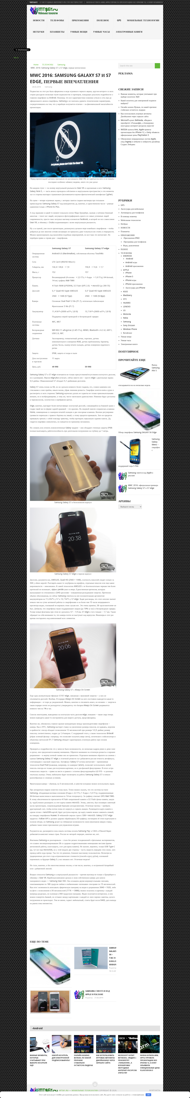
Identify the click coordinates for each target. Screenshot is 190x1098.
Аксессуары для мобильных (132, 209)
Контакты (154, 1090)
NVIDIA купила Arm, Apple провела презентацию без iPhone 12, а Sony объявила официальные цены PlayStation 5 (109, 2)
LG (124, 310)
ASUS (125, 291)
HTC (125, 299)
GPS (119, 20)
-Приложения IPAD (131, 238)
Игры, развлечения (131, 245)
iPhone (128, 273)
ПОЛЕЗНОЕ (103, 20)
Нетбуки (38, 32)
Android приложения (134, 266)
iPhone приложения (133, 284)
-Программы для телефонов (134, 242)
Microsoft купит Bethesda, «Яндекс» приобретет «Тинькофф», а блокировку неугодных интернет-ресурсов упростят (137, 123)
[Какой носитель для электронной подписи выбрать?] (61, 1044)
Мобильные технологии (143, 20)
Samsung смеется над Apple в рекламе (140, 474)
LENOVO (126, 306)
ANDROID (127, 256)
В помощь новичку (129, 216)
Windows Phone (130, 329)
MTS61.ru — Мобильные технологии (78, 1090)
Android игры (131, 262)
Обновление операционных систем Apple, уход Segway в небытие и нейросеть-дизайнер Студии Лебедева (140, 142)
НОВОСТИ (38, 20)
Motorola (127, 314)
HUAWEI (126, 303)
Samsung (61, 65)
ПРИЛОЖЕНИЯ (80, 20)
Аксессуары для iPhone (135, 288)
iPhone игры (130, 280)
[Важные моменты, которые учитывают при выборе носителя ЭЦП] (39, 1044)
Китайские (127, 333)
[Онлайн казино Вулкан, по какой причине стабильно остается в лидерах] (83, 1044)
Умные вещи (78, 32)
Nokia (125, 318)
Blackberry (127, 295)
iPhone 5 (129, 276)
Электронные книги (129, 32)
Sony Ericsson (129, 325)
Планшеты (57, 32)
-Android (129, 259)
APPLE (126, 270)
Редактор (112, 968)
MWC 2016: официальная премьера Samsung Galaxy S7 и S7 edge (143, 486)
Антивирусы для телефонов (132, 213)
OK (148, 1095)
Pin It (16, 58)
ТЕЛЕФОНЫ (57, 20)
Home (35, 65)
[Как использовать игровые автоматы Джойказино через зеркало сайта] (106, 1044)
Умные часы (101, 32)
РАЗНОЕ (124, 249)
